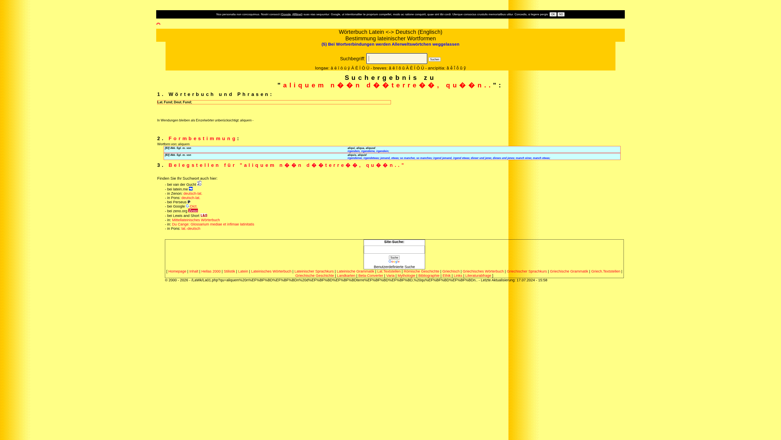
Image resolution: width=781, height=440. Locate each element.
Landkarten (346, 276)
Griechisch (451, 271)
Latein (243, 271)
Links (458, 276)
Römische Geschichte (421, 271)
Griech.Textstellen (605, 271)
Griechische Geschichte (314, 276)
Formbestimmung (203, 138)
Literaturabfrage (478, 276)
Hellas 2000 (211, 271)
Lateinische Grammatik (355, 271)
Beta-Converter (370, 276)
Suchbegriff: (352, 58)
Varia (390, 276)
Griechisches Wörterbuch (483, 271)
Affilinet (297, 14)
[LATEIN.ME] (191, 189)
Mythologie (406, 276)
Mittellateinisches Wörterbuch (196, 220)
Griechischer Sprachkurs (527, 271)
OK (553, 14)
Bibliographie (429, 276)
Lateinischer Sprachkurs (314, 271)
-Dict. (193, 206)
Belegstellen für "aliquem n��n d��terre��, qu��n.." (287, 165)
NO (561, 14)
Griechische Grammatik (569, 271)
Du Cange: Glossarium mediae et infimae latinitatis (213, 224)
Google (286, 14)
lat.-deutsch (190, 229)
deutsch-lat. (192, 193)
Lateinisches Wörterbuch (271, 271)
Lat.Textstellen (389, 271)
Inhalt (193, 271)
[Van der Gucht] (199, 185)
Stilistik (229, 271)
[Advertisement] (17, 73)
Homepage (177, 271)
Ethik (447, 276)
